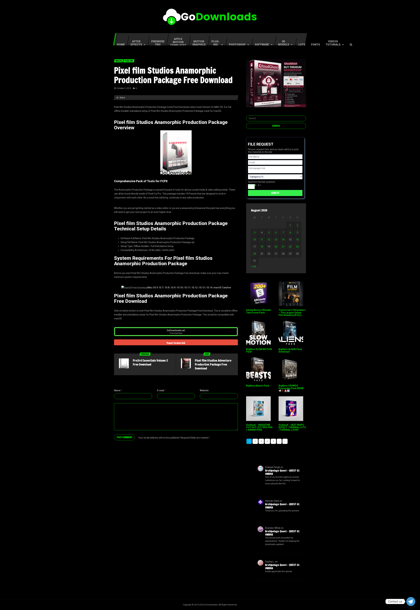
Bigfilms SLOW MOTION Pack (259, 350)
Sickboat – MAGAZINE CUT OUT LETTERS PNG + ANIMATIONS (259, 427)
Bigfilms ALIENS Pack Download (290, 350)
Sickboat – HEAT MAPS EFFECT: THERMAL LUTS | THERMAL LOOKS (292, 427)
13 (276, 239)
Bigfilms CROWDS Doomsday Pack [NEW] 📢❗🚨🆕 (291, 388)
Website (204, 390)
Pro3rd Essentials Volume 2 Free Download (150, 362)
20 (276, 246)
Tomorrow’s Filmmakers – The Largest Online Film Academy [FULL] (292, 312)
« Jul (253, 266)
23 (297, 246)
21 (283, 246)
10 (254, 239)
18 (262, 246)
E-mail (161, 390)
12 (269, 239)
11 (262, 239)
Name (118, 390)
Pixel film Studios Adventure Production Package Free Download (213, 364)
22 (290, 246)
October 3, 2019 (124, 88)
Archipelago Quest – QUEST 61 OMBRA (282, 472)
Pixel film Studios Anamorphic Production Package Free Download (173, 75)
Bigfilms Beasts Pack (257, 385)
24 (254, 253)
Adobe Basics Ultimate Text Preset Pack (258, 311)
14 (283, 239)
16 (297, 239)
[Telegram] (410, 601)
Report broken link (176, 343)
